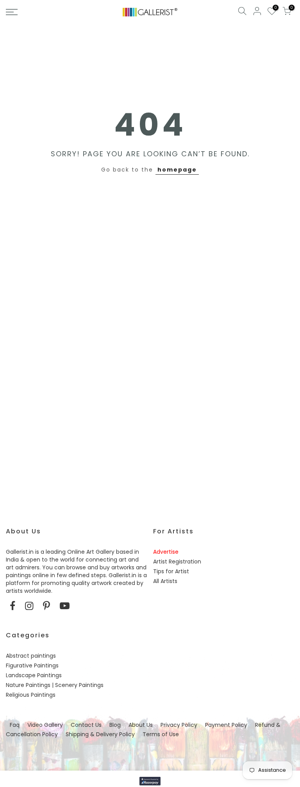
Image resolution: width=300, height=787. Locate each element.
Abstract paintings (31, 656)
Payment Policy (226, 725)
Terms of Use (161, 734)
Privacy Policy (179, 725)
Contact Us (86, 725)
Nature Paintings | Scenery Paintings (55, 685)
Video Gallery (45, 725)
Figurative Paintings (32, 665)
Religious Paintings (30, 695)
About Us (141, 725)
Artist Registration (177, 561)
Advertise (166, 552)
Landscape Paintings (34, 675)
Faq (15, 725)
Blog (115, 725)
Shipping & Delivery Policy (100, 734)
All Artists (165, 581)
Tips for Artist (171, 571)
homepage (177, 169)
